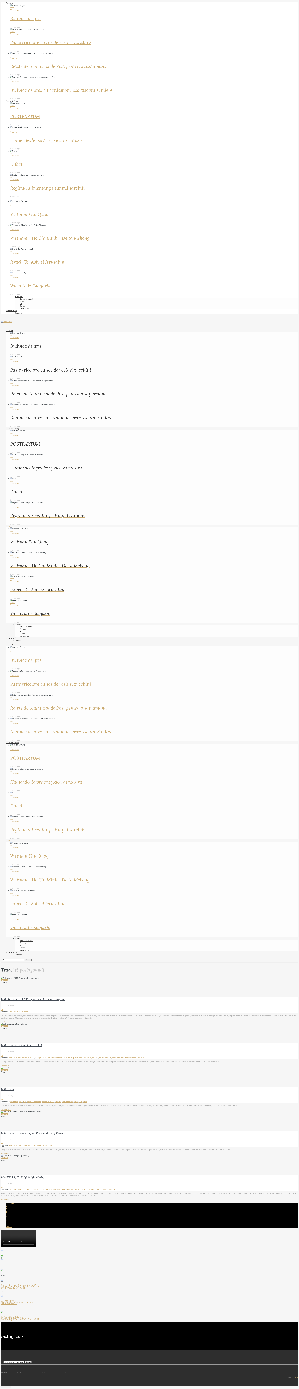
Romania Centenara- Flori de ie (18, 1302)
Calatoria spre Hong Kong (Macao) (22, 1177)
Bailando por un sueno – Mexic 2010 (20, 1319)
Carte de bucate (44, 1189)
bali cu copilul (18, 1146)
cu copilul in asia (48, 1102)
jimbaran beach (57, 1058)
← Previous (10, 1204)
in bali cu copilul (23, 1012)
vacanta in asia (130, 1058)
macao (93, 1189)
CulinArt (9, 3)
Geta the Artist (9, 1303)
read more (4, 980)
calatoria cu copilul (34, 1102)
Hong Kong (82, 1189)
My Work (19, 296)
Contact (18, 313)
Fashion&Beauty (12, 101)
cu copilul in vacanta (42, 1058)
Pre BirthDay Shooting (13, 1287)
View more (14, 10)
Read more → (6, 1022)
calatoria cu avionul (16, 1189)
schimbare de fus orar (109, 1189)
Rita (84, 1058)
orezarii (58, 1102)
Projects (23, 301)
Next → (9, 1227)
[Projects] (2, 1282)
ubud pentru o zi (105, 1058)
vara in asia (141, 1058)
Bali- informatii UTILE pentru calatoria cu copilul (33, 999)
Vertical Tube (11, 310)
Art (21, 303)
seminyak (90, 1058)
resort (76, 1102)
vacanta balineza (118, 1058)
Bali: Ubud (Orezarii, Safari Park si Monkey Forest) (33, 1133)
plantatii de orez (67, 1102)
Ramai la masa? (26, 299)
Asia (10, 1012)
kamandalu (28, 1146)
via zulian (295, 1377)
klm (88, 1189)
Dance (22, 306)
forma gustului (71, 1189)
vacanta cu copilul (48, 1146)
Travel (8, 199)
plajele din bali (76, 1058)
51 (6, 1225)
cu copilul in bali (28, 1058)
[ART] (2, 1298)
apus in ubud (13, 1102)
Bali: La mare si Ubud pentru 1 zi (21, 1045)
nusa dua (67, 1058)
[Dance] (2, 1313)
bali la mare (17, 1058)
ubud (96, 1058)
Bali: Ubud (7, 1089)
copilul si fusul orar (58, 1189)
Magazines (24, 308)
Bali (14, 1012)
